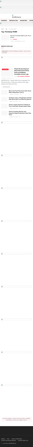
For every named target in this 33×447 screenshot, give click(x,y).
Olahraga (5, 69)
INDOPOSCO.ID (12, 443)
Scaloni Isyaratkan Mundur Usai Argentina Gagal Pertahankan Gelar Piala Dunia (20, 113)
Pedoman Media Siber (17, 439)
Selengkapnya (7, 86)
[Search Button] (31, 16)
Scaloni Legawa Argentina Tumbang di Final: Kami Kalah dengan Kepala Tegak (20, 105)
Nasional (4, 20)
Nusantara (23, 20)
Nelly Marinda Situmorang (24, 76)
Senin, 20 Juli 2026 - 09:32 (15, 116)
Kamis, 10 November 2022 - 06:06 (18, 41)
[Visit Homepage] (16, 16)
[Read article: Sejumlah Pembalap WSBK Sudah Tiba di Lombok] (5, 37)
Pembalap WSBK (12, 29)
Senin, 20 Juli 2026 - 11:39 (15, 101)
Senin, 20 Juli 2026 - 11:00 (15, 108)
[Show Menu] (2, 16)
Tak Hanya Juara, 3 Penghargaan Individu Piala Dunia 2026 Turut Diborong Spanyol (20, 98)
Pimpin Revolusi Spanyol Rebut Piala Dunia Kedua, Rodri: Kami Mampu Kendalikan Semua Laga (21, 71)
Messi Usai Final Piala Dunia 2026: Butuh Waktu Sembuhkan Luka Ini (20, 91)
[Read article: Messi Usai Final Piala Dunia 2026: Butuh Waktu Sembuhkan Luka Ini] (4, 92)
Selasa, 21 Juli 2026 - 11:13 (15, 94)
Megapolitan (13, 20)
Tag (6, 29)
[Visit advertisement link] (16, 24)
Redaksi (15, 39)
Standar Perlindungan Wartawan (8, 440)
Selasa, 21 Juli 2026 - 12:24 (8, 78)
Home (2, 29)
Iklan (8, 439)
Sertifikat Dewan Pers (23, 440)
